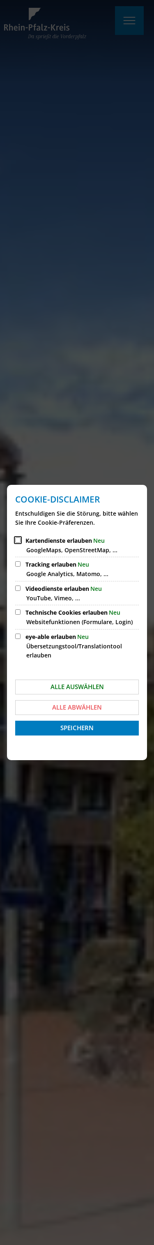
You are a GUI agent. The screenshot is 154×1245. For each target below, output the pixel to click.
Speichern (77, 728)
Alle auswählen (77, 686)
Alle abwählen (77, 707)
